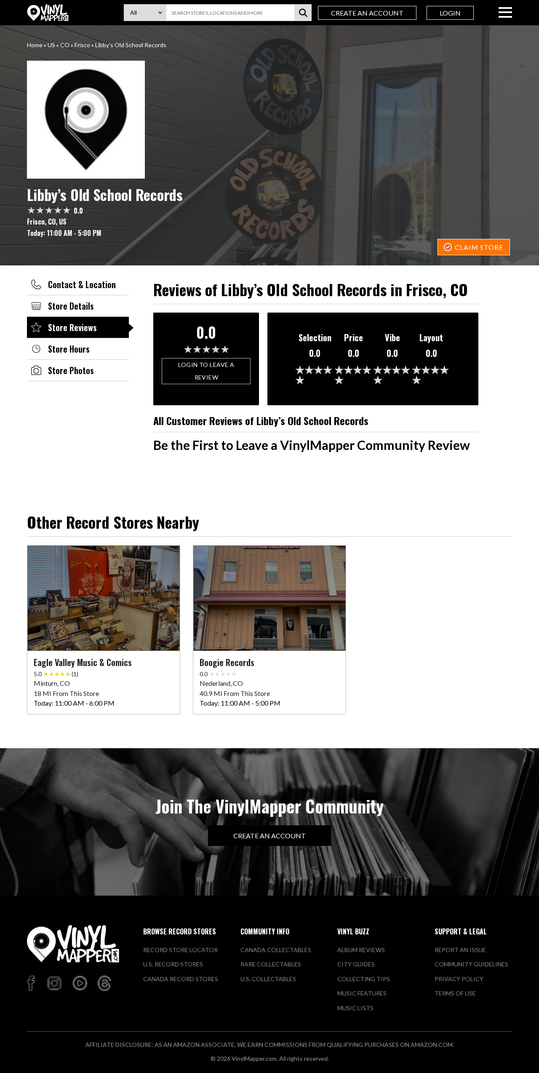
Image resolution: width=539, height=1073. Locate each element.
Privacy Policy (459, 978)
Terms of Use (455, 993)
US (51, 44)
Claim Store (479, 247)
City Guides (356, 964)
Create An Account (367, 13)
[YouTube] (79, 983)
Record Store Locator (180, 949)
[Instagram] (54, 983)
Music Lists (355, 1007)
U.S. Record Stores (173, 964)
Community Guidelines (471, 964)
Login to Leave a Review (206, 371)
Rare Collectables (270, 964)
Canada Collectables (275, 949)
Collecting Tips (363, 978)
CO (64, 44)
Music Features (362, 993)
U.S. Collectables (268, 978)
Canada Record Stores (180, 978)
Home (35, 44)
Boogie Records (227, 662)
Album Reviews (361, 949)
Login (450, 13)
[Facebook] (32, 983)
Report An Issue (460, 949)
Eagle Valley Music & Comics (83, 662)
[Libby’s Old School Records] (269, 120)
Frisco (82, 44)
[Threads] (104, 983)
